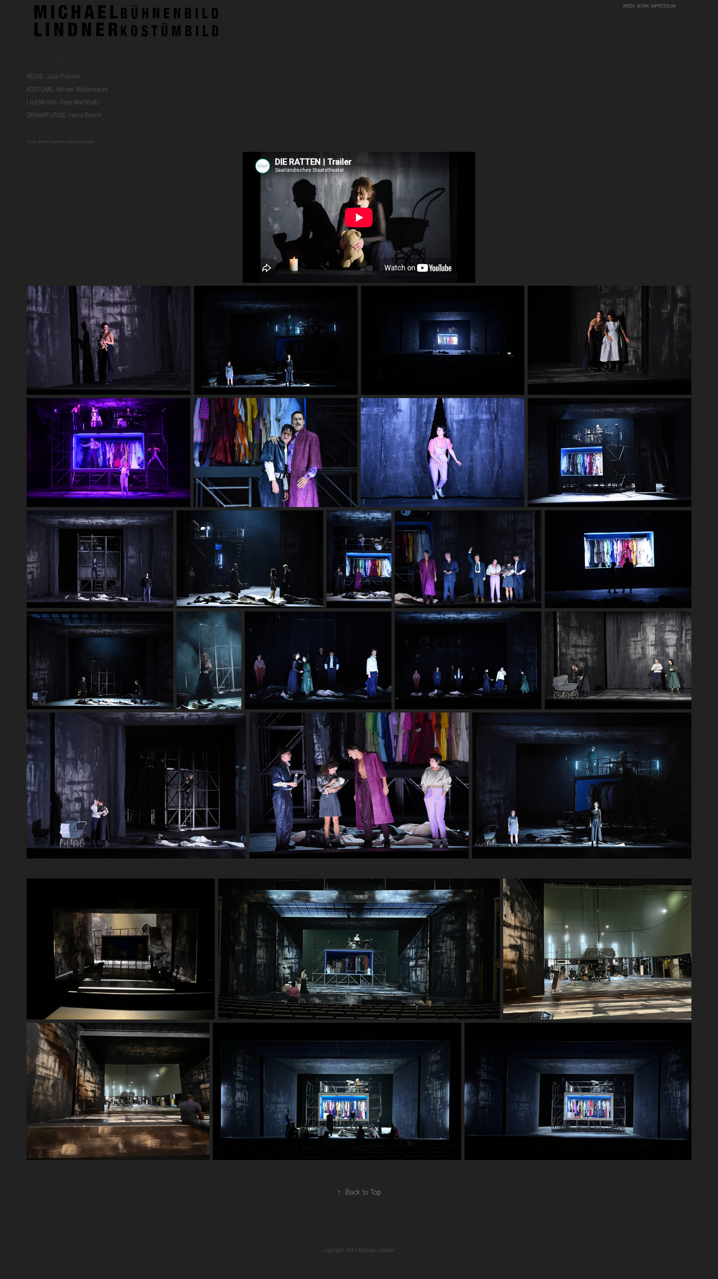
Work (643, 6)
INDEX (629, 6)
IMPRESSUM (663, 6)
